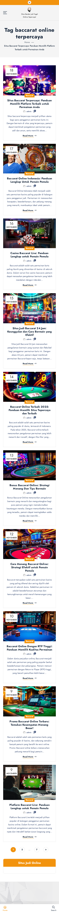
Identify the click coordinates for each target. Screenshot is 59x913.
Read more (28, 135)
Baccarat (29, 95)
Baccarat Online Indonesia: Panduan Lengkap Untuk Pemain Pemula (29, 180)
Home (27, 42)
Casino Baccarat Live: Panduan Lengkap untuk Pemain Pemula (29, 254)
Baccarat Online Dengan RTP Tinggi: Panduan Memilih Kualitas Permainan (29, 648)
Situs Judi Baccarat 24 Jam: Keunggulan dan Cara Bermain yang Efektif (29, 331)
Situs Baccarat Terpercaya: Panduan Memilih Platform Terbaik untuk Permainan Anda (29, 103)
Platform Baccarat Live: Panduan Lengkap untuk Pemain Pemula (29, 806)
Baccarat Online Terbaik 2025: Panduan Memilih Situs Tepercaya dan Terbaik (29, 410)
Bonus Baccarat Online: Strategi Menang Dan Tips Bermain (29, 487)
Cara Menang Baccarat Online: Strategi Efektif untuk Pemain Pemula (29, 567)
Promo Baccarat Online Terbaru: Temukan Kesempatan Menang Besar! (29, 724)
